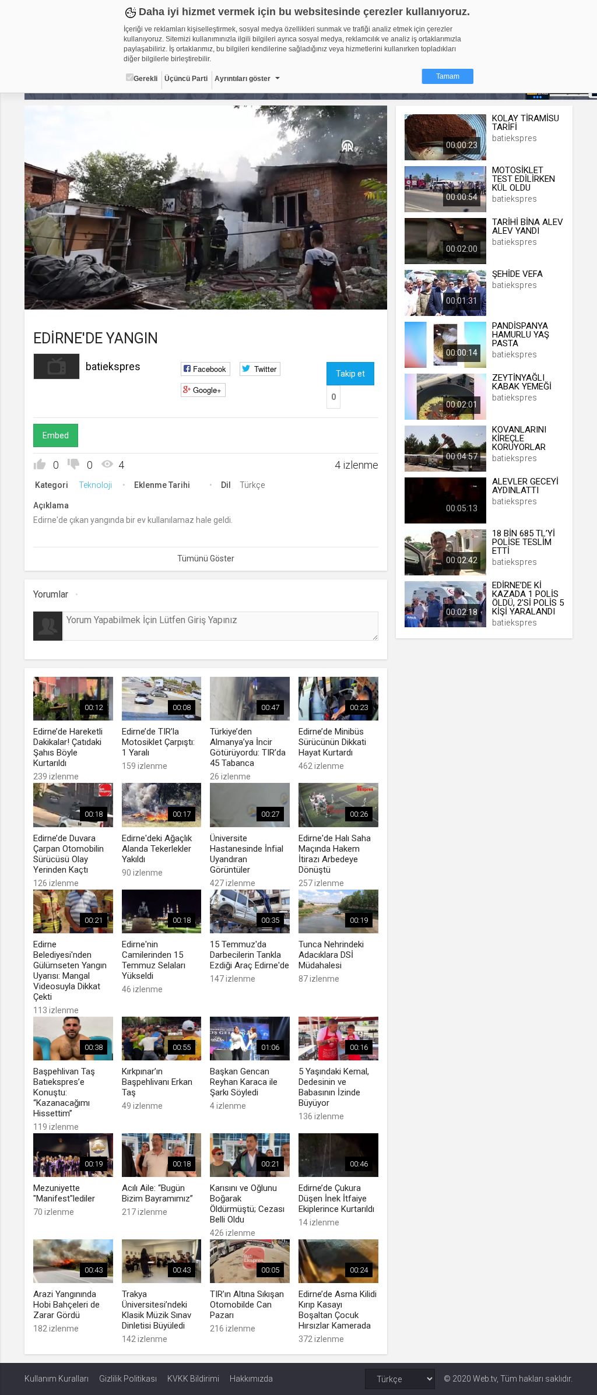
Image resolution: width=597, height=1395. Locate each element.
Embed (56, 435)
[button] (62, 295)
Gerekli (145, 79)
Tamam (447, 76)
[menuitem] (319, 296)
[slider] (206, 276)
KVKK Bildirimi (193, 1378)
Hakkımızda (251, 1378)
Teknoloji (95, 485)
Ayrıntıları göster (243, 79)
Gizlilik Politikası (128, 1378)
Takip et (350, 373)
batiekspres (113, 366)
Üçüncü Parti (186, 79)
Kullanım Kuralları (56, 1378)
